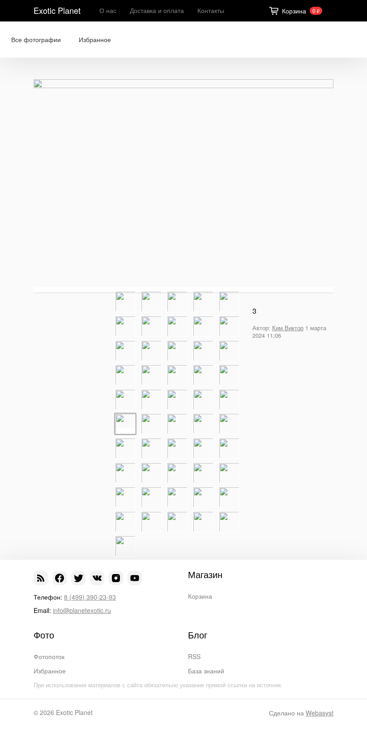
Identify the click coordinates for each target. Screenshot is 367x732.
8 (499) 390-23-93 (90, 596)
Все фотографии (36, 39)
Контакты (210, 10)
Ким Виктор (287, 328)
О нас (107, 10)
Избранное (95, 39)
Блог (197, 634)
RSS (194, 656)
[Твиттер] (78, 578)
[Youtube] (135, 578)
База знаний (206, 670)
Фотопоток (49, 656)
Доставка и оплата (157, 10)
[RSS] (41, 578)
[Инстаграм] (116, 578)
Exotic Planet (57, 10)
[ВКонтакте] (97, 578)
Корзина (200, 596)
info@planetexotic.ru (82, 610)
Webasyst (319, 712)
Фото (44, 634)
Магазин (205, 574)
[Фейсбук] (59, 578)
